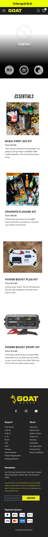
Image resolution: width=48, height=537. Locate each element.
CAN (6, 446)
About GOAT (34, 430)
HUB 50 (8, 430)
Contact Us (34, 436)
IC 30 (7, 436)
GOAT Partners (10, 452)
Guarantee (34, 443)
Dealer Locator (35, 433)
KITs (6, 443)
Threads (8, 449)
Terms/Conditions (36, 452)
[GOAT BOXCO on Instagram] (26, 410)
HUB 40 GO (9, 427)
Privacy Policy (35, 449)
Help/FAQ (33, 427)
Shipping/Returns (11, 458)
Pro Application (36, 446)
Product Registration (13, 455)
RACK (7, 439)
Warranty (33, 439)
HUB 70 (8, 433)
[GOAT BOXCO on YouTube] (36, 410)
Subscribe (31, 497)
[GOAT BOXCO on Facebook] (16, 410)
